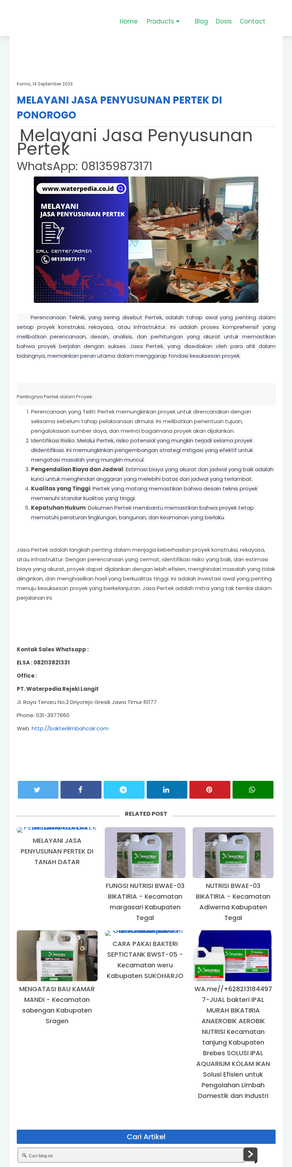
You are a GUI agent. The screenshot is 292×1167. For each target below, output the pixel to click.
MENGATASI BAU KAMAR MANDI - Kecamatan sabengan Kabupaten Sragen (57, 1004)
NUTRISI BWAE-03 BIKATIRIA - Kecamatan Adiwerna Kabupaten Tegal (233, 901)
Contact (252, 21)
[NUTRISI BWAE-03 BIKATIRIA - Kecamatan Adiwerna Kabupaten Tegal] (233, 852)
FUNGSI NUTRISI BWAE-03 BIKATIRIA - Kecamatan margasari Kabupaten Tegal (145, 901)
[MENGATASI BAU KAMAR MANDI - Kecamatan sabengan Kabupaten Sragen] (57, 955)
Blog (201, 21)
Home (129, 21)
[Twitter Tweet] (38, 790)
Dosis (224, 21)
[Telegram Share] (124, 790)
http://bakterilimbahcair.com (70, 728)
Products (161, 21)
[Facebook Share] (81, 790)
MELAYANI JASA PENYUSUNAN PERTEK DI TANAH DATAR (57, 851)
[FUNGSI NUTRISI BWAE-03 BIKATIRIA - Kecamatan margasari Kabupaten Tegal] (145, 852)
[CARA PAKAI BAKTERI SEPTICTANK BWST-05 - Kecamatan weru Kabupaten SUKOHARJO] (145, 933)
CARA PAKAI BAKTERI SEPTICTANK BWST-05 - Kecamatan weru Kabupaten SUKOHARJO (145, 959)
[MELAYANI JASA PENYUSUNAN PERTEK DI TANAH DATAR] (57, 830)
